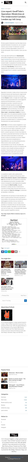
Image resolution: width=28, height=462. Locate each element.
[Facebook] (2, 251)
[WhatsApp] (9, 251)
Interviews (14, 397)
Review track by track (14, 402)
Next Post (23, 295)
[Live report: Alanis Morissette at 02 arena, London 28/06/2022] (7, 281)
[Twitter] (5, 251)
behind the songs (14, 407)
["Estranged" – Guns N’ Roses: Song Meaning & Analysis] (4, 386)
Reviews (14, 405)
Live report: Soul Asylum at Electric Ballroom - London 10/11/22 (6, 271)
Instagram (3, 427)
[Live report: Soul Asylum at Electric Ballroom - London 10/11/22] (7, 264)
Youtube (3, 424)
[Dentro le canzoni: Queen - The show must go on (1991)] (4, 380)
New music (14, 399)
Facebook (3, 419)
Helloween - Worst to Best (16, 372)
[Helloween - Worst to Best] (4, 374)
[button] (2, 2)
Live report (7, 8)
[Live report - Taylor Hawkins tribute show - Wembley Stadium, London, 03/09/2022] (21, 264)
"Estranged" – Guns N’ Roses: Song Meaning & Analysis (16, 385)
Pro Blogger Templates (16, 457)
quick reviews (14, 410)
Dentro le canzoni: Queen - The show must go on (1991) (17, 379)
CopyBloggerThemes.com (14, 458)
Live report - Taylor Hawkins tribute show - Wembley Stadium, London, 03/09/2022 (20, 271)
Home (2, 8)
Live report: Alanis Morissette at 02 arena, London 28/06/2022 (7, 288)
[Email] (16, 251)
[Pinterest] (12, 251)
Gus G (10, 70)
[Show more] (19, 251)
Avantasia (6, 59)
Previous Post (5, 295)
